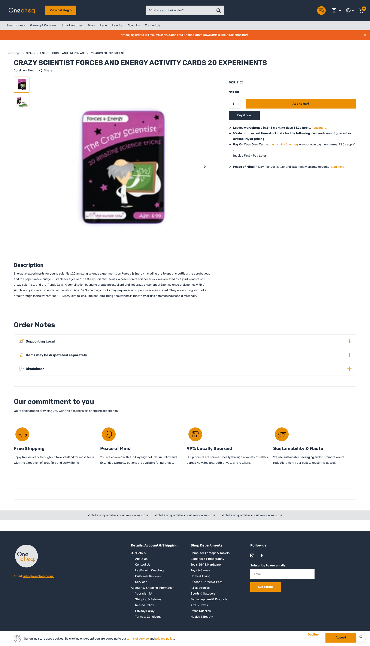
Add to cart (300, 104)
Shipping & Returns (148, 599)
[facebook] (262, 555)
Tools (91, 25)
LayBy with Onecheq (149, 570)
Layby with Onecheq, (284, 144)
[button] (204, 167)
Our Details (138, 553)
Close (365, 35)
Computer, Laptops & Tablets (210, 553)
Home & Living (200, 576)
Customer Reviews (148, 576)
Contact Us (152, 25)
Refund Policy (144, 605)
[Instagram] (252, 555)
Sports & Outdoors (203, 593)
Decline (313, 634)
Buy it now (244, 115)
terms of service (138, 638)
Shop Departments (206, 545)
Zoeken (218, 10)
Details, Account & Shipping (154, 545)
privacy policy (164, 638)
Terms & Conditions (148, 617)
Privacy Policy (145, 611)
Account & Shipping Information (152, 588)
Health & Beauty (202, 617)
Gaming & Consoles (43, 25)
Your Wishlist (143, 593)
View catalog (60, 10)
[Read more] (336, 10)
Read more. (319, 128)
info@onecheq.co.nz (38, 576)
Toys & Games (200, 570)
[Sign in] (350, 10)
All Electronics (200, 588)
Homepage (13, 53)
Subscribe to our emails (267, 565)
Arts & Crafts (199, 605)
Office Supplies (201, 611)
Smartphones (15, 25)
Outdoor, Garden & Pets (206, 582)
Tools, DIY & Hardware (206, 564)
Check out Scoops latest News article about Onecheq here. (209, 35)
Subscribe (265, 587)
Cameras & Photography (207, 559)
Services (141, 582)
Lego (103, 25)
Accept (341, 637)
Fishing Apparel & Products (209, 599)
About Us (133, 25)
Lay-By (117, 25)
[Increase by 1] (239, 100)
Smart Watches (72, 25)
